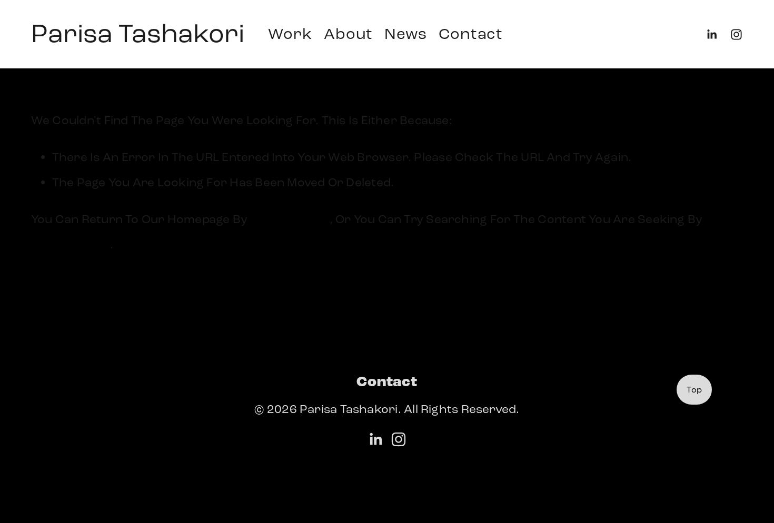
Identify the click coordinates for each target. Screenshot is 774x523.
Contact (471, 34)
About (348, 34)
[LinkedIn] (711, 34)
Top (694, 390)
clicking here (290, 219)
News (405, 34)
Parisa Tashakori (137, 33)
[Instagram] (736, 34)
